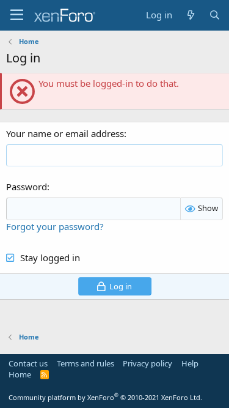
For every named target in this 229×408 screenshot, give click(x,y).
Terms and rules (85, 363)
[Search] (215, 15)
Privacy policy (147, 363)
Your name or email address (65, 133)
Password (26, 186)
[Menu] (16, 15)
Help (189, 363)
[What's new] (190, 15)
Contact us (28, 363)
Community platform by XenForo (105, 397)
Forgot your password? (55, 226)
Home (20, 374)
